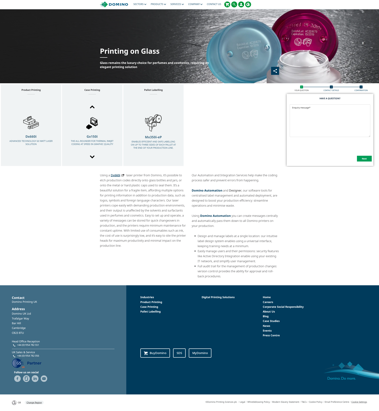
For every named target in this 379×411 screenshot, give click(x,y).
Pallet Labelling (150, 311)
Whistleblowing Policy (258, 401)
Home (267, 297)
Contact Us (214, 4)
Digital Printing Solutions (218, 297)
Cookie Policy (315, 401)
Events (267, 330)
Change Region (34, 402)
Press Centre (271, 335)
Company (194, 4)
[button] (92, 107)
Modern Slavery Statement (285, 401)
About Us (269, 311)
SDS (179, 353)
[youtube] (44, 378)
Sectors (138, 4)
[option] (31, 132)
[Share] (275, 71)
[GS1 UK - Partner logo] (26, 363)
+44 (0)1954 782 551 (28, 345)
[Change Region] (248, 4)
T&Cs (304, 401)
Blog (266, 316)
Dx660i (115, 175)
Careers (268, 302)
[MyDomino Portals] (241, 4)
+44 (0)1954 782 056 (28, 355)
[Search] (234, 4)
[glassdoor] (26, 378)
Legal (242, 401)
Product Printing (151, 302)
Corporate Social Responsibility (283, 307)
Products (157, 4)
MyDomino (200, 353)
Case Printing (149, 307)
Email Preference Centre (337, 401)
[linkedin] (35, 378)
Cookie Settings (359, 401)
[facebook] (17, 378)
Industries (147, 297)
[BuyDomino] (227, 4)
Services (176, 4)
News (266, 326)
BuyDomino (158, 353)
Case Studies (271, 321)
